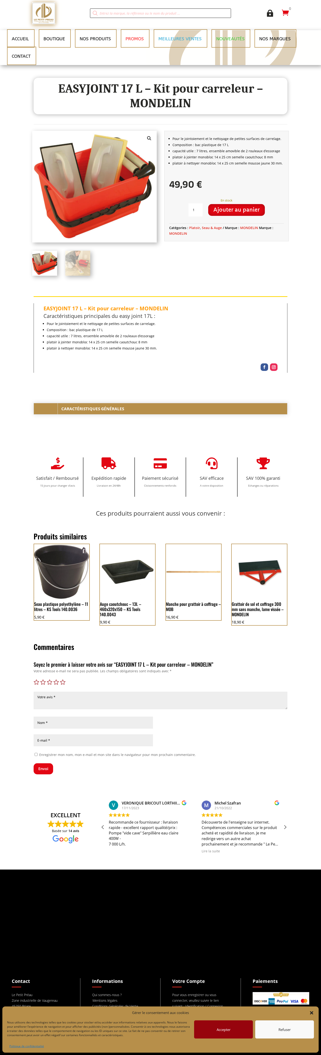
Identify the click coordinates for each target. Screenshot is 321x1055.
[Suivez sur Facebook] (264, 367)
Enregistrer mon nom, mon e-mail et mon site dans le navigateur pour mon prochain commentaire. (117, 754)
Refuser (284, 1029)
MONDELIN (249, 228)
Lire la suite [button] (211, 851)
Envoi (43, 768)
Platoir (194, 228)
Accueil (20, 38)
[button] (311, 1012)
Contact (21, 56)
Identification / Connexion (204, 1006)
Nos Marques (275, 38)
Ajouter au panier (236, 210)
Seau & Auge (212, 228)
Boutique (54, 38)
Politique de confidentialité (26, 1046)
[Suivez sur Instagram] (274, 367)
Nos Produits (95, 38)
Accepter (224, 1029)
